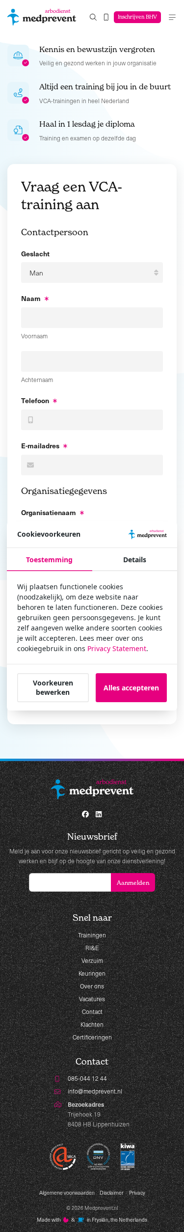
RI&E (92, 948)
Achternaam (37, 379)
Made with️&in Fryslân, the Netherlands (92, 1219)
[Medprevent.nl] (41, 17)
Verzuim (92, 960)
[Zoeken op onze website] (93, 17)
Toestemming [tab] (49, 559)
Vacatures (92, 999)
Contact (92, 1011)
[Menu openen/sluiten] (172, 17)
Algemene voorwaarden (67, 1192)
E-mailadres (40, 445)
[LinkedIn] (99, 814)
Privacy (137, 1192)
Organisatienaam (48, 512)
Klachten (92, 1024)
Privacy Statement (116, 648)
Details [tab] (134, 559)
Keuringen (92, 973)
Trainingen (92, 935)
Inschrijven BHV (137, 17)
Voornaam (34, 336)
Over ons (92, 986)
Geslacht (35, 253)
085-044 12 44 (87, 1078)
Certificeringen (92, 1037)
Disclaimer (112, 1192)
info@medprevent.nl (95, 1091)
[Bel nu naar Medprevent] (106, 17)
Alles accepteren (131, 687)
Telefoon (35, 400)
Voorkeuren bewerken (53, 687)
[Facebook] (85, 814)
